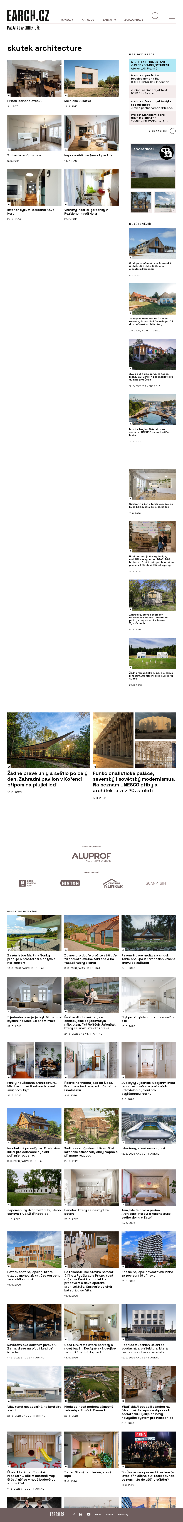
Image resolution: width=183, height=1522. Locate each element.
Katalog (88, 19)
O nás (98, 1514)
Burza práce (133, 19)
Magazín (67, 19)
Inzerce (109, 1514)
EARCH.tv (109, 19)
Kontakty (123, 1514)
